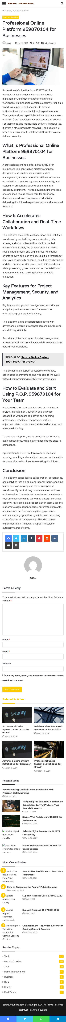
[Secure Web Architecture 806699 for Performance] (11, 821)
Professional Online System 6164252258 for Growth (47, 763)
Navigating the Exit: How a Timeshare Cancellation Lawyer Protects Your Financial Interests (42, 805)
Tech (6, 966)
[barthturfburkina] (21, 3)
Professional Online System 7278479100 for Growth (15, 729)
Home (7, 10)
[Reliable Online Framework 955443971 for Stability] (49, 715)
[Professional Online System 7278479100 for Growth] (17, 715)
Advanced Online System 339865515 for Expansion (16, 762)
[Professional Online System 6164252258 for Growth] (49, 749)
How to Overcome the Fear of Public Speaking (32, 887)
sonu (9, 43)
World (7, 956)
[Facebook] (8, 538)
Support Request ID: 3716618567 (40, 909)
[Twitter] (16, 538)
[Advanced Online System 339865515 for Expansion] (17, 749)
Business (8, 977)
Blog (6, 982)
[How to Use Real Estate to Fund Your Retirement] (11, 876)
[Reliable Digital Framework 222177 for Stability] (11, 836)
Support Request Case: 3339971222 (42, 895)
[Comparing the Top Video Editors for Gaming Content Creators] (11, 932)
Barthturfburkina (21, 10)
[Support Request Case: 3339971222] (11, 900)
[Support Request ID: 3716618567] (11, 915)
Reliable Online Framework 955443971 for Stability (48, 728)
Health (7, 987)
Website (6, 663)
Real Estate (10, 992)
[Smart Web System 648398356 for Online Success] (11, 850)
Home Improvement (14, 971)
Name (6, 639)
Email (6, 651)
